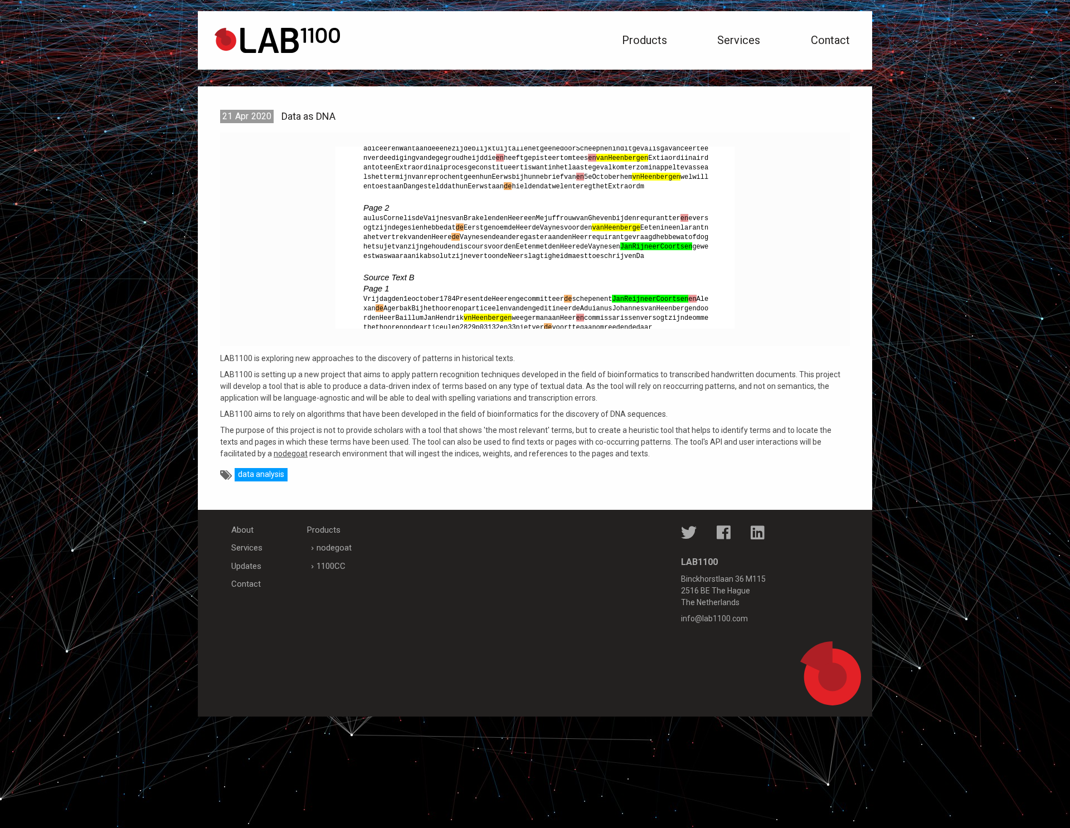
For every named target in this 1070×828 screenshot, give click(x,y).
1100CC (331, 566)
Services (738, 40)
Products (644, 40)
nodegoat (291, 453)
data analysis (261, 474)
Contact (830, 40)
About (242, 530)
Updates (246, 566)
